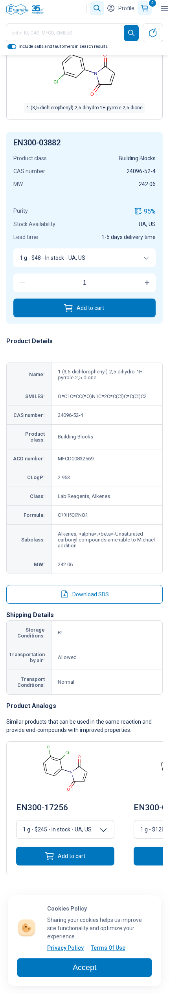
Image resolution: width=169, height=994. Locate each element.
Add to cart (90, 308)
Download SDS (90, 594)
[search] (131, 33)
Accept (85, 967)
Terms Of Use (108, 948)
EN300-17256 (42, 807)
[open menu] (164, 8)
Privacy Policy (65, 948)
